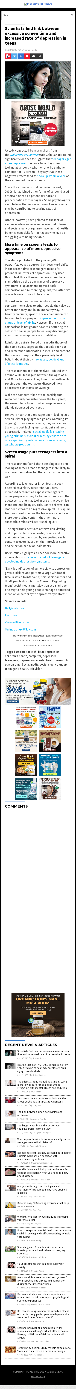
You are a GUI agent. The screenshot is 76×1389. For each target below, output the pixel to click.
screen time (13, 664)
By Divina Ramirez (38, 1075)
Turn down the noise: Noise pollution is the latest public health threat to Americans (41, 1100)
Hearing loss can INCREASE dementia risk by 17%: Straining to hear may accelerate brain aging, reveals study (42, 1068)
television (36, 669)
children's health (16, 656)
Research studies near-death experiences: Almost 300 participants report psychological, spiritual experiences (43, 1297)
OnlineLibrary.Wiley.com (20, 629)
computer (35, 656)
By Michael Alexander (40, 1180)
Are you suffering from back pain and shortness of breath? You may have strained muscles (42, 1189)
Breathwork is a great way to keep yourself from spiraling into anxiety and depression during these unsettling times (41, 1280)
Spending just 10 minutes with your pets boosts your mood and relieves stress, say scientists (41, 1250)
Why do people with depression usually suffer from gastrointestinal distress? (43, 1141)
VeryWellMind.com (17, 622)
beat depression (49, 652)
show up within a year (51, 176)
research (62, 660)
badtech (31, 652)
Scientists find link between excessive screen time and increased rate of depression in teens (43, 1053)
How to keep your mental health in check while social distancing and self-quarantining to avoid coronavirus (44, 1233)
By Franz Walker (38, 1321)
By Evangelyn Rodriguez (40, 1133)
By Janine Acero (37, 1271)
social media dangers (54, 664)
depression (27, 660)
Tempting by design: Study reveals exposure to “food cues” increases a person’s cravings (44, 1350)
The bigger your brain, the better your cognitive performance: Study (39, 1127)
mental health (45, 660)
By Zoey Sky (36, 1092)
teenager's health (16, 669)
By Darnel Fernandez (40, 1341)
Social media (30, 664)
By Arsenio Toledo (38, 1058)
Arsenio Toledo (29, 50)
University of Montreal (24, 155)
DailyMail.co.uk (14, 608)
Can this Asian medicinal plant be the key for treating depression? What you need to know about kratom (42, 1172)
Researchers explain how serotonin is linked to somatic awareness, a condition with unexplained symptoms (44, 1156)
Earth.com (11, 615)
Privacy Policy (38, 1376)
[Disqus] (38, 855)
